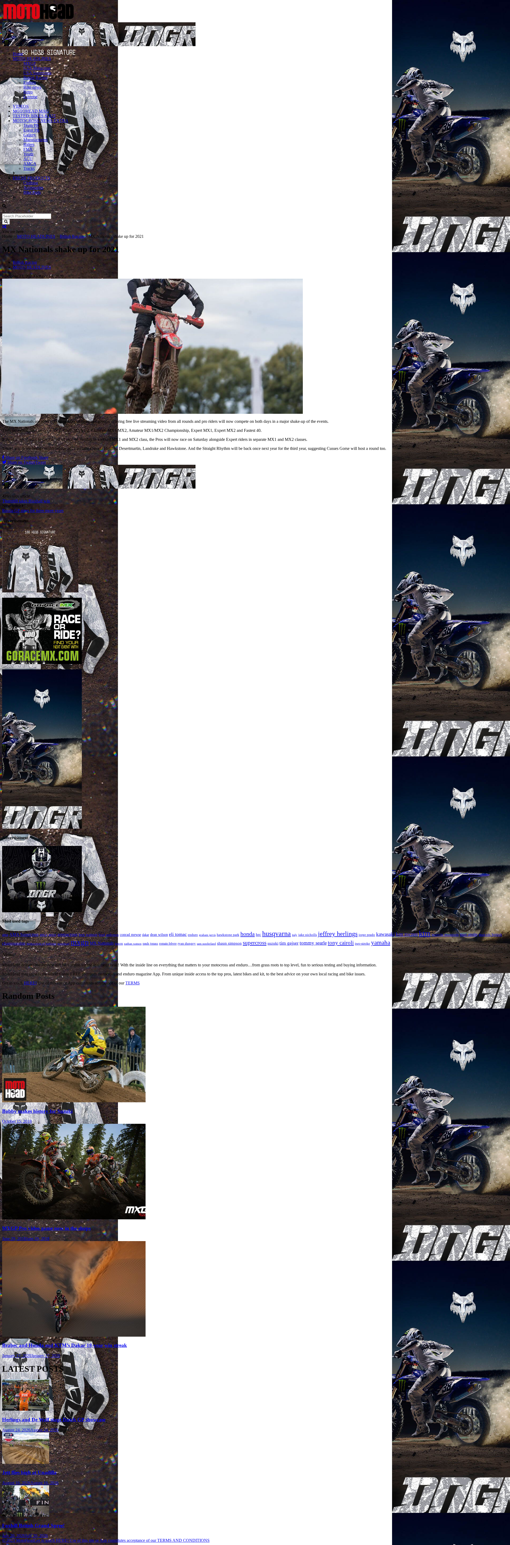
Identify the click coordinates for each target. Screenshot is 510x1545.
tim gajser (289, 943)
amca (43, 934)
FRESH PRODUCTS (31, 178)
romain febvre (168, 943)
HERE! (30, 983)
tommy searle (313, 943)
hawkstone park (228, 935)
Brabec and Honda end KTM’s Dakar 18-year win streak (64, 1345)
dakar (145, 935)
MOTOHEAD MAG (31, 111)
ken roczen (407, 934)
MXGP (29, 63)
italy (294, 934)
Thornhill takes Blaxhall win (26, 501)
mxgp (80, 942)
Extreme (30, 96)
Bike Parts (32, 192)
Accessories (33, 187)
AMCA (29, 163)
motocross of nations (41, 943)
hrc (258, 934)
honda (247, 934)
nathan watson (133, 943)
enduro (193, 935)
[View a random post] (4, 227)
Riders (28, 144)
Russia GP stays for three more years (32, 510)
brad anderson (109, 935)
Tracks (29, 168)
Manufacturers (35, 139)
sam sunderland (206, 943)
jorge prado (367, 935)
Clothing (30, 182)
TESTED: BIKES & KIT (34, 116)
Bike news (32, 87)
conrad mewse (130, 934)
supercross (254, 943)
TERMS (132, 983)
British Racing (35, 77)
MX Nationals (102, 943)
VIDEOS (21, 106)
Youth (28, 154)
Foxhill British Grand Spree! (33, 1525)
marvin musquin (445, 934)
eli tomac (178, 934)
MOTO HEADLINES (32, 58)
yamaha (380, 942)
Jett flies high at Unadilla (29, 1472)
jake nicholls (307, 935)
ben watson (88, 934)
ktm (425, 933)
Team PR (31, 125)
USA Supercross (37, 73)
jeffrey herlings (338, 933)
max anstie (469, 934)
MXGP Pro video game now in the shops (46, 1228)
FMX (28, 149)
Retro (28, 92)
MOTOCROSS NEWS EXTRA (40, 120)
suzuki (272, 943)
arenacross (67, 934)
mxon (119, 943)
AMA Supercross (24, 934)
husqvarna (276, 933)
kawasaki (385, 934)
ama (5, 934)
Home (18, 53)
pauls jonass (150, 943)
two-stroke (362, 943)
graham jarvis (207, 934)
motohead (63, 943)
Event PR (31, 130)
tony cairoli (341, 943)
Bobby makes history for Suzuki (37, 1111)
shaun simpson (229, 943)
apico (52, 935)
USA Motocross (36, 68)
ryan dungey (187, 943)
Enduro (29, 82)
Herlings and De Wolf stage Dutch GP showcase (53, 1419)
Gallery (29, 135)
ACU (28, 159)
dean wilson (159, 935)
